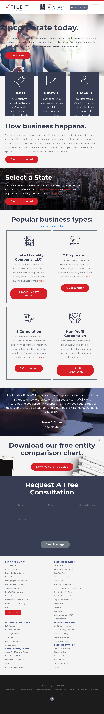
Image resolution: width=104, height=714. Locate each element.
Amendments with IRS (63, 569)
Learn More (54, 193)
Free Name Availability (14, 660)
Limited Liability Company (29, 293)
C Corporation (75, 287)
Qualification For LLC (62, 596)
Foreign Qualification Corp (16, 581)
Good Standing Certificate (65, 630)
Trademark (58, 603)
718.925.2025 (80, 7)
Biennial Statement (13, 641)
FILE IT (20, 93)
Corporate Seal (60, 652)
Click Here (58, 9)
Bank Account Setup (13, 656)
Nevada (69, 189)
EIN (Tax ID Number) (62, 584)
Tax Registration (12, 634)
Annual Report (11, 645)
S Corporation (29, 368)
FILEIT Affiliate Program (15, 667)
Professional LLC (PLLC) (15, 603)
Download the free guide (52, 466)
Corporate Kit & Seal (62, 648)
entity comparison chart (52, 226)
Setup (56, 667)
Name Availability (61, 634)
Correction (58, 611)
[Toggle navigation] (95, 7)
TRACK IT (84, 93)
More (42, 280)
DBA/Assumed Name (63, 577)
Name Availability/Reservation (17, 596)
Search (8, 663)
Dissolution (58, 581)
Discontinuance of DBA (63, 615)
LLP (6, 607)
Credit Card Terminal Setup (16, 652)
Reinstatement (60, 619)
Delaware (55, 189)
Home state (42, 189)
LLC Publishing (11, 626)
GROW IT (52, 93)
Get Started (18, 55)
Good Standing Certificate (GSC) (67, 588)
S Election (9, 637)
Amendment (59, 565)
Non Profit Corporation (75, 370)
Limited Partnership (13, 577)
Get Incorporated (22, 159)
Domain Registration (62, 641)
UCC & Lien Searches (62, 626)
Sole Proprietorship (13, 588)
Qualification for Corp (63, 592)
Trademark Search (61, 637)
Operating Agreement (63, 656)
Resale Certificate (12, 630)
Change (57, 607)
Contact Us (13, 612)
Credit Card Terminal (62, 663)
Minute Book (59, 660)
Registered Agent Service (65, 600)
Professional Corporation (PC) (17, 600)
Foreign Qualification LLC (15, 584)
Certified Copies (60, 573)
